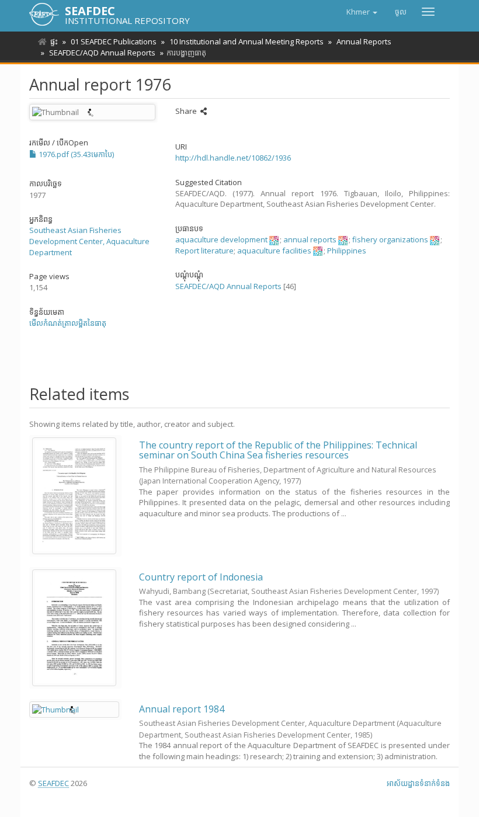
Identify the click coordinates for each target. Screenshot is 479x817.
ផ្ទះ (54, 41)
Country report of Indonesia (201, 577)
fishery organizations (390, 239)
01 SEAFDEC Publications (114, 41)
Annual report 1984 (181, 709)
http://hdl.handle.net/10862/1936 (233, 157)
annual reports (309, 239)
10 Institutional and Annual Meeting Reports (246, 41)
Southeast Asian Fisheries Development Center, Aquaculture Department (89, 241)
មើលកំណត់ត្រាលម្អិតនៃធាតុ (67, 323)
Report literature (204, 250)
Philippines (346, 250)
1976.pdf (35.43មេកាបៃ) (75, 154)
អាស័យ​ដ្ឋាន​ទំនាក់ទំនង (418, 783)
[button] (362, 11)
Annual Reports (363, 41)
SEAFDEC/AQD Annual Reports (102, 52)
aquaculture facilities (274, 250)
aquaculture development (221, 239)
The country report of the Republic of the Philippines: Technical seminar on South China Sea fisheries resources (278, 450)
